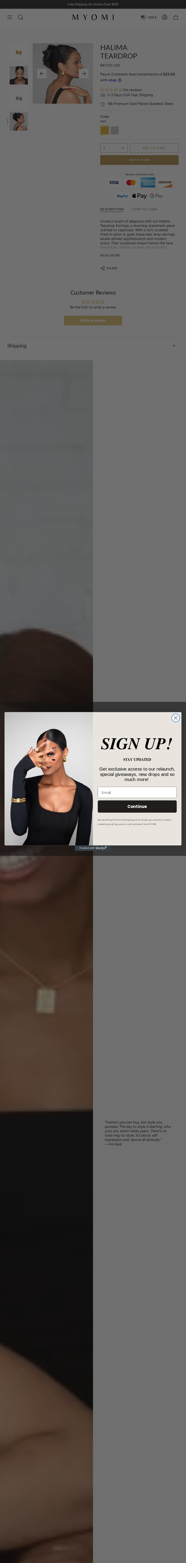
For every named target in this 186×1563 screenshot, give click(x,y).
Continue (137, 806)
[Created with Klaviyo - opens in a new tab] (93, 848)
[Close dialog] (176, 718)
